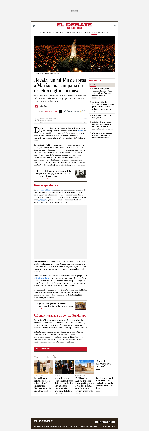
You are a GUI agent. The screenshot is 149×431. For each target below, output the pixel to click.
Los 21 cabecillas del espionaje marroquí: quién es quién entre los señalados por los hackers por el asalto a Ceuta (103, 106)
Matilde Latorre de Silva (41, 179)
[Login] (115, 26)
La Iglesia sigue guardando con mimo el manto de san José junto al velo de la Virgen (54, 304)
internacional (71, 32)
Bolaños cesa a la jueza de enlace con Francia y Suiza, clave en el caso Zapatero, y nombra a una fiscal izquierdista (102, 93)
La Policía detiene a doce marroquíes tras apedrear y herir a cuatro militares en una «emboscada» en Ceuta (102, 125)
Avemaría (43, 200)
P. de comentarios (91, 427)
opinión (62, 32)
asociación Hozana (45, 190)
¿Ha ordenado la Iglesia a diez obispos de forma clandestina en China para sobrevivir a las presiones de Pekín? (64, 384)
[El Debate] (74, 24)
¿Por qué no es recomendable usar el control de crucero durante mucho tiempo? (103, 135)
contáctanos (48, 427)
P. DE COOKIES (81, 427)
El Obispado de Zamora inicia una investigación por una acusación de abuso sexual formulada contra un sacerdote (84, 384)
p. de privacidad (72, 427)
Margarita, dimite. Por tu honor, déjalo (101, 116)
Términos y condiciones (60, 427)
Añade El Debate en (73, 111)
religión (94, 32)
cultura (87, 32)
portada (42, 32)
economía (56, 32)
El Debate (44, 106)
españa (49, 32)
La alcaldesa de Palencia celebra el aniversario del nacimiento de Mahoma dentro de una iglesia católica (42, 384)
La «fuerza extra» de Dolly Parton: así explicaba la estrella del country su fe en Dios (105, 383)
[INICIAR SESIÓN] (115, 26)
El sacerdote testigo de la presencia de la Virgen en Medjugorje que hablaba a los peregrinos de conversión (53, 173)
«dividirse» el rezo (42, 278)
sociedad (80, 32)
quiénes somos (38, 427)
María (80, 131)
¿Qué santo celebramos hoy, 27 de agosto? (104, 363)
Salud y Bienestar (103, 32)
